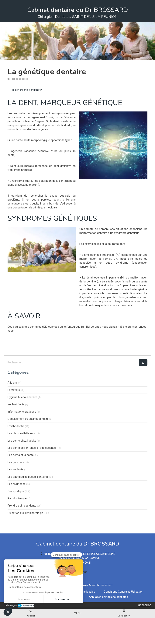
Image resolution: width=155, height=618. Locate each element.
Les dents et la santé (21, 455)
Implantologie (16, 404)
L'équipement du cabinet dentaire (28, 418)
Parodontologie (17, 498)
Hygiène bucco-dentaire (22, 397)
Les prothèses (17, 484)
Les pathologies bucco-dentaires (28, 476)
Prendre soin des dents (22, 505)
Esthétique (14, 390)
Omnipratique (16, 491)
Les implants (15, 469)
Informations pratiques (22, 411)
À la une (13, 382)
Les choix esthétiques (21, 433)
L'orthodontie (16, 426)
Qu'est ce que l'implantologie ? (26, 513)
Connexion (144, 605)
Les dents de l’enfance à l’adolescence (32, 447)
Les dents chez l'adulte (22, 440)
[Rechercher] (143, 362)
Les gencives (16, 462)
